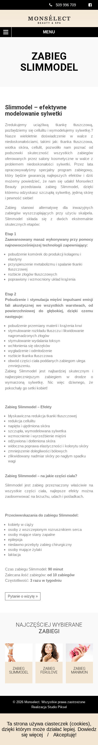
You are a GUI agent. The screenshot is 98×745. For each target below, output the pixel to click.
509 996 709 (66, 5)
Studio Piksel (57, 707)
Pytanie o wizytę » (23, 596)
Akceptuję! (65, 734)
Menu (49, 32)
